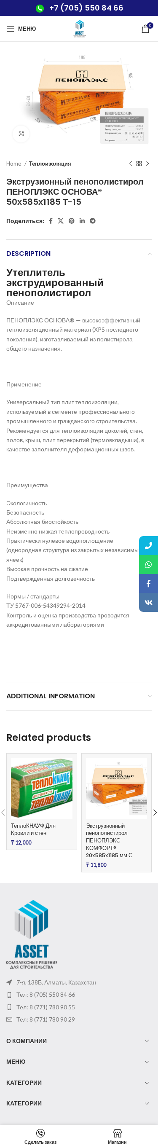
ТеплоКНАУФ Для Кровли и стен (33, 829)
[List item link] (79, 994)
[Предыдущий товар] (130, 163)
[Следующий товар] (147, 163)
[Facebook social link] (50, 220)
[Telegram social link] (92, 220)
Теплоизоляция (50, 163)
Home (14, 163)
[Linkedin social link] (82, 220)
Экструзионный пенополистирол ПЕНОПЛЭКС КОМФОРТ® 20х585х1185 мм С (109, 840)
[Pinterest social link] (71, 220)
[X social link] (60, 220)
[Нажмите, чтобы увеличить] (21, 134)
